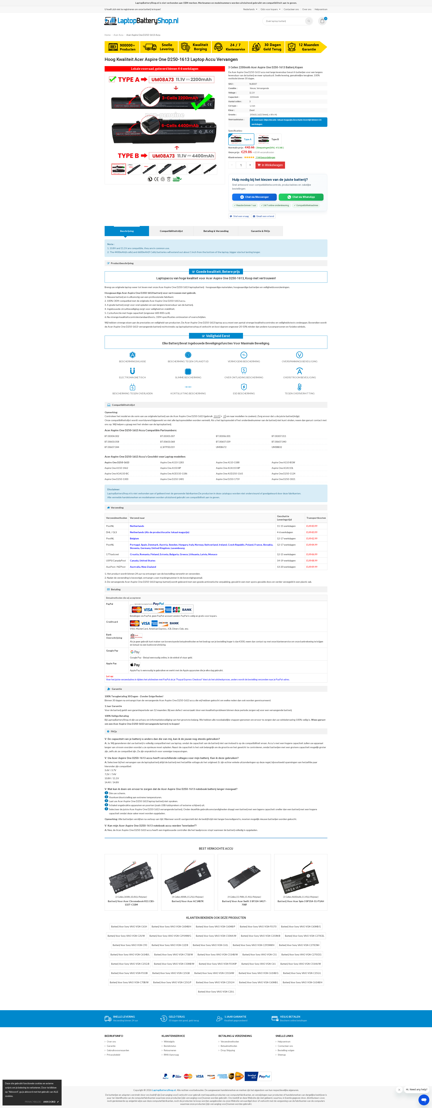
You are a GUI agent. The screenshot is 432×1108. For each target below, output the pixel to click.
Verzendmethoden (230, 1041)
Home (108, 35)
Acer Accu (118, 35)
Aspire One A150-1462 (116, 468)
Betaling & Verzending (216, 231)
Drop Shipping (228, 1050)
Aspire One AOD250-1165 (229, 473)
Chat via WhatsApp (303, 196)
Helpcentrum (321, 9)
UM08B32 (277, 447)
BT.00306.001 (223, 436)
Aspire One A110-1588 (227, 462)
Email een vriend (265, 216)
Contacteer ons (291, 9)
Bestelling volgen (286, 1050)
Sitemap (282, 1054)
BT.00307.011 (279, 436)
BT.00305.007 (167, 436)
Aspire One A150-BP (170, 468)
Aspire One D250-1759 (228, 479)
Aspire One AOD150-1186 (173, 473)
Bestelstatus (170, 1046)
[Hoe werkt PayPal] (258, 1076)
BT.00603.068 (167, 441)
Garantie (111, 1046)
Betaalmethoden (229, 1046)
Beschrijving (127, 231)
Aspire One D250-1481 (172, 479)
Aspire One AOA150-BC (117, 473)
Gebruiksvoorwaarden (118, 1050)
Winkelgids (169, 1041)
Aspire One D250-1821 (283, 479)
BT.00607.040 (279, 441)
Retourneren (170, 1050)
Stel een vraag (241, 216)
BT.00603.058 (112, 441)
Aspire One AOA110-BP (228, 468)
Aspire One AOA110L (282, 468)
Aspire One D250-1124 (283, 473)
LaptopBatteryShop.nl (164, 1090)
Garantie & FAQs (260, 231)
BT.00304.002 (112, 436)
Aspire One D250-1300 (116, 479)
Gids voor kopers (269, 9)
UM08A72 (221, 447)
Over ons (306, 9)
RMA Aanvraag (171, 1054)
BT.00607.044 (112, 447)
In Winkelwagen (272, 165)
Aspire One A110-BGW (283, 462)
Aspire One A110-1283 (172, 462)
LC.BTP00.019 (167, 447)
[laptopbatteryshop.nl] (141, 24)
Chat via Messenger (257, 196)
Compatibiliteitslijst (171, 231)
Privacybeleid (113, 1054)
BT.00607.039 (223, 441)
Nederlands (249, 9)
